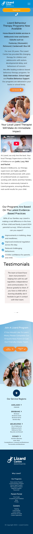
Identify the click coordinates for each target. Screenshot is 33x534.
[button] (2, 289)
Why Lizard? (16, 473)
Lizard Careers (16, 512)
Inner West (16, 440)
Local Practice (16, 510)
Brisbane (16, 414)
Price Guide (16, 497)
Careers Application (16, 515)
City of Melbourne (16, 426)
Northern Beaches (16, 438)
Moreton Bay (16, 419)
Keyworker (16, 490)
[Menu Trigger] (29, 4)
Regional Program (16, 488)
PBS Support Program (16, 487)
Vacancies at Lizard (16, 513)
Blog (16, 500)
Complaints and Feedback (16, 498)
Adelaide (16, 407)
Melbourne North (16, 428)
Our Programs (16, 479)
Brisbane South (16, 415)
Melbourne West (16, 430)
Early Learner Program (16, 482)
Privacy (16, 502)
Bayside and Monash (16, 432)
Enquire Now (16, 10)
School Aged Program (16, 485)
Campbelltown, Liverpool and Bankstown (16, 442)
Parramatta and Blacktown (16, 444)
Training (16, 509)
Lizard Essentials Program (16, 483)
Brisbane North (16, 417)
